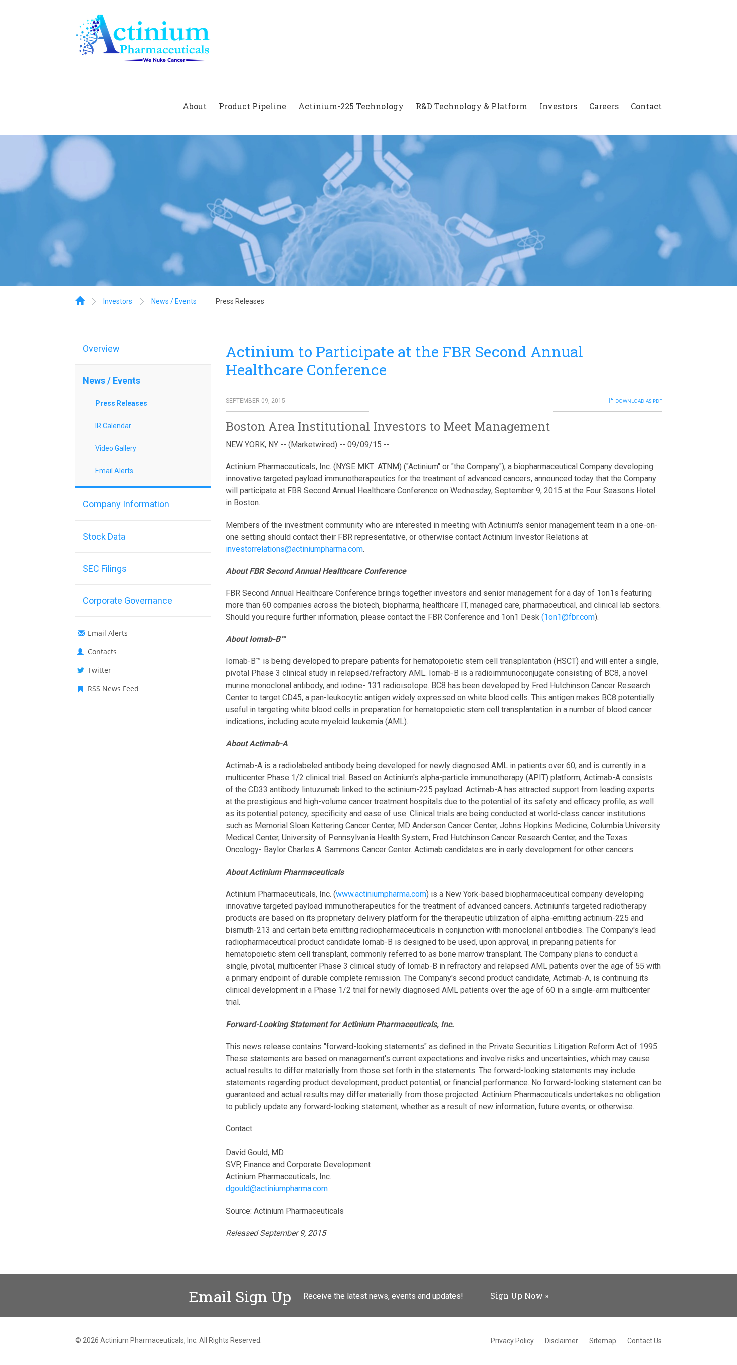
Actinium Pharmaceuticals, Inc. (149, 1340)
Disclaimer (561, 1340)
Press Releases (240, 301)
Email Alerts (114, 471)
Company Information (126, 504)
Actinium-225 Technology (351, 106)
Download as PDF (638, 400)
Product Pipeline (252, 106)
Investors (558, 106)
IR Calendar (113, 426)
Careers (604, 106)
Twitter (99, 670)
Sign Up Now (516, 1295)
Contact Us (644, 1340)
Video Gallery (115, 448)
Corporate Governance (127, 600)
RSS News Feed (113, 688)
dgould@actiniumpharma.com (277, 1188)
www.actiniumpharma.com (381, 894)
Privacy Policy (512, 1340)
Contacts (102, 651)
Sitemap (602, 1340)
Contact (646, 106)
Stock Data (104, 536)
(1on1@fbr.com (568, 617)
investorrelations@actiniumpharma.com (294, 549)
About (194, 106)
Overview (101, 348)
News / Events (174, 301)
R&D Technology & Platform (471, 106)
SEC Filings (105, 568)
